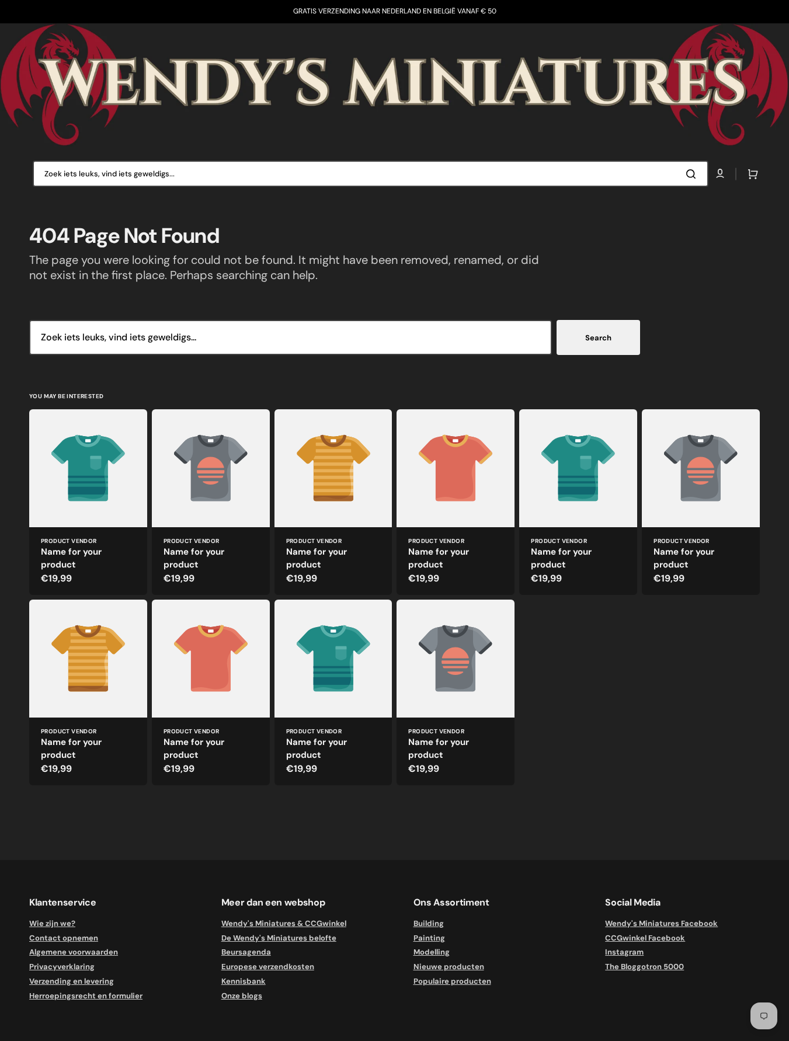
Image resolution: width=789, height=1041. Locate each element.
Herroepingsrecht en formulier (85, 996)
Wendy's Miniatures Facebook (661, 923)
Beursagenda (246, 952)
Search (598, 338)
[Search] (693, 174)
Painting (429, 938)
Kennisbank (243, 981)
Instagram (624, 952)
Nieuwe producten (448, 967)
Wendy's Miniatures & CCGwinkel (283, 923)
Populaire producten (452, 981)
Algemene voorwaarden (73, 952)
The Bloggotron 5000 (644, 967)
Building (428, 923)
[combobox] (370, 174)
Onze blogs (241, 996)
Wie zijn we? (52, 923)
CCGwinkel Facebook (645, 938)
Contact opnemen (63, 938)
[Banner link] (394, 85)
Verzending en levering (71, 981)
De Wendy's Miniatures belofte (278, 938)
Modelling (431, 952)
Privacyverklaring (62, 967)
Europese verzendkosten (267, 967)
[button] (750, 174)
